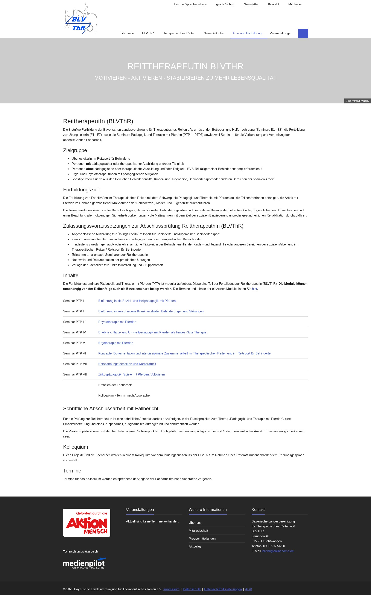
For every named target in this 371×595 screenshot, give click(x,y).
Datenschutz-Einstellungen (223, 589)
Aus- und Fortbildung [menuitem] (247, 33)
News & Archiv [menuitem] (214, 33)
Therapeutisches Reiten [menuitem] (178, 33)
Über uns (195, 522)
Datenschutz (192, 589)
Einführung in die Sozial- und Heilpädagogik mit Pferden (137, 301)
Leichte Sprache (190, 4)
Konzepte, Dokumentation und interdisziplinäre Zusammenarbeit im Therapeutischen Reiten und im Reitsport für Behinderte (184, 353)
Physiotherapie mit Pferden (117, 322)
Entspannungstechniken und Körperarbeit (127, 364)
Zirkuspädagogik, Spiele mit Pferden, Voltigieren (131, 374)
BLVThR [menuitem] (148, 33)
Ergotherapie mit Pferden (115, 343)
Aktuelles (195, 546)
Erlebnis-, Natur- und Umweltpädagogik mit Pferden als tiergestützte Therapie (152, 332)
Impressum (171, 589)
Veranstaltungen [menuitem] (281, 33)
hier (254, 289)
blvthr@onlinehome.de (278, 551)
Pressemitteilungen (202, 538)
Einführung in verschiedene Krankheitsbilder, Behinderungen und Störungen (151, 311)
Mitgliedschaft (198, 530)
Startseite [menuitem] (127, 33)
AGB (248, 589)
